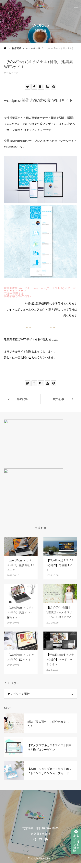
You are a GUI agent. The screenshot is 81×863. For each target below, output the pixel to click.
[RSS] (47, 839)
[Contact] (40, 839)
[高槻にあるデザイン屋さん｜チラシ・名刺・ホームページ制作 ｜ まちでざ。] (40, 6)
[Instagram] (34, 839)
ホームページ (11, 73)
